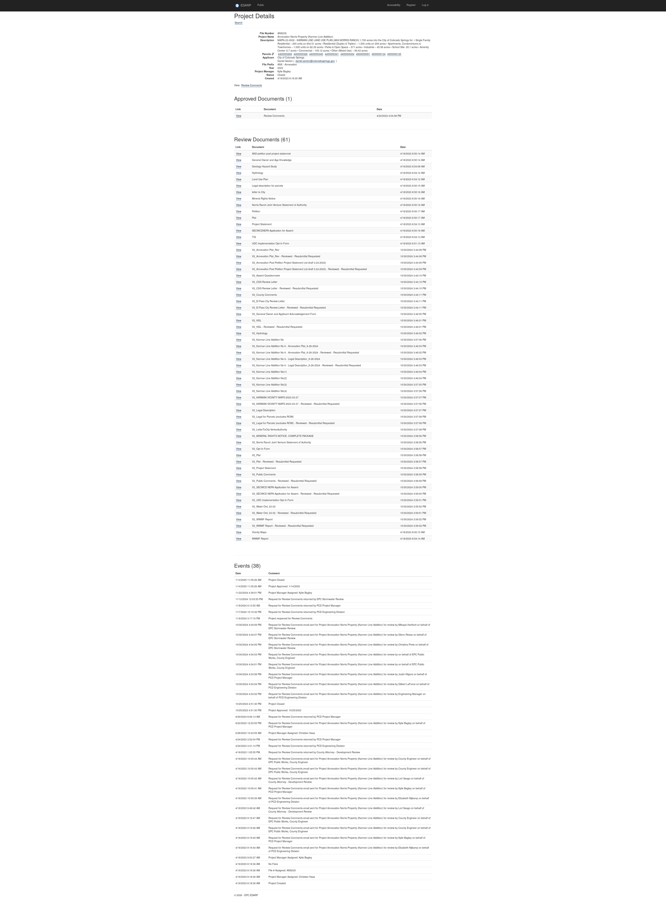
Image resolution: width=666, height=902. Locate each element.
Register (411, 5)
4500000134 (379, 54)
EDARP (247, 6)
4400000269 (285, 54)
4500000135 (394, 54)
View (238, 115)
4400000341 (332, 54)
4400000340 (316, 54)
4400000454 (347, 54)
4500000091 (363, 54)
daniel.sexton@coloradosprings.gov (315, 61)
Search (238, 22)
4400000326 (301, 54)
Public (260, 5)
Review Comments (251, 85)
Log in (425, 5)
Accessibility (393, 5)
